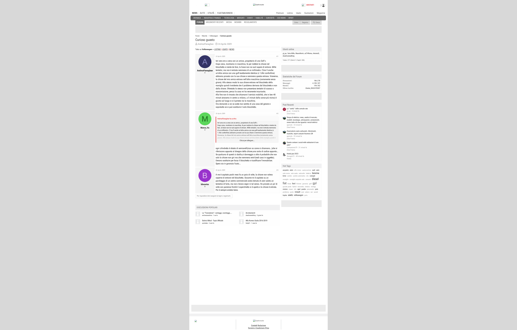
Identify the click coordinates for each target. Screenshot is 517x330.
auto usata (294, 173)
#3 (277, 170)
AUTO (202, 13)
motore (285, 189)
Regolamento (250, 22)
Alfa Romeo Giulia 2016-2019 (256, 220)
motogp (313, 187)
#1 (277, 56)
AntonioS (316, 53)
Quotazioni (309, 13)
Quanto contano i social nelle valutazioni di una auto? (302, 143)
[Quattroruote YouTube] (305, 323)
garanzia (305, 184)
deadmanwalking (251, 215)
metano (307, 187)
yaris (305, 195)
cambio (289, 176)
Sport (291, 18)
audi (313, 170)
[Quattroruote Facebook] (296, 323)
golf (310, 184)
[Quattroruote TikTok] (302, 323)
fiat (285, 183)
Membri (237, 22)
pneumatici (310, 189)
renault (297, 192)
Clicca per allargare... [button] (247, 140)
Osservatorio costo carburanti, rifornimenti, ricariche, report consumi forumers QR (301, 132)
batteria (308, 173)
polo (316, 189)
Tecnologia (229, 18)
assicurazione (306, 170)
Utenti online (288, 49)
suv (312, 192)
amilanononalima (207, 215)
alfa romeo (297, 170)
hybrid (294, 187)
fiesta (289, 184)
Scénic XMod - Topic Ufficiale (212, 220)
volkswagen (298, 195)
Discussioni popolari (207, 207)
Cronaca (197, 18)
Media (229, 22)
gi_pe (285, 53)
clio (307, 176)
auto (317, 170)
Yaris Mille (291, 53)
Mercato (240, 18)
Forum (200, 22)
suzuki (316, 192)
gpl (315, 183)
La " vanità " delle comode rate (297, 109)
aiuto (291, 170)
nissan (291, 189)
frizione (298, 184)
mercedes (301, 187)
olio (295, 189)
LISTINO (217, 49)
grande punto (287, 187)
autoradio (302, 173)
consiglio (286, 179)
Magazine (321, 13)
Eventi (250, 18)
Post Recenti (288, 104)
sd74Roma (308, 53)
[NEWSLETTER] (207, 6)
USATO (225, 49)
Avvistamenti (250, 213)
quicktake (205, 223)
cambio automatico (299, 176)
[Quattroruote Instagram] (299, 323)
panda (303, 189)
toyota (285, 195)
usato (290, 195)
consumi (308, 179)
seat (302, 192)
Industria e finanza (212, 18)
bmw (284, 176)
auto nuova (286, 173)
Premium (280, 13)
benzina (315, 173)
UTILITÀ (211, 13)
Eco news (281, 18)
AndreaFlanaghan (206, 44)
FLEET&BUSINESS (225, 13)
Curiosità (270, 18)
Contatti (254, 325)
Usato (298, 13)
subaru (307, 192)
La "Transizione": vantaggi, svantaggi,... (217, 213)
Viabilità (259, 18)
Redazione (262, 325)
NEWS (194, 13)
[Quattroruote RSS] (311, 323)
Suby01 (248, 223)
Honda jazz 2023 (292, 154)
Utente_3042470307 (312, 88)
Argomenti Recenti (214, 22)
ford (293, 183)
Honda (289, 159)
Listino (290, 13)
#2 (277, 113)
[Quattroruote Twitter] (308, 323)
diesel (315, 179)
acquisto (286, 170)
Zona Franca (291, 114)
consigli (312, 176)
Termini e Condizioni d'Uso (258, 328)
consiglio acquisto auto (297, 179)
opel (298, 189)
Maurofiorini (300, 53)
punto (292, 192)
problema (286, 192)
